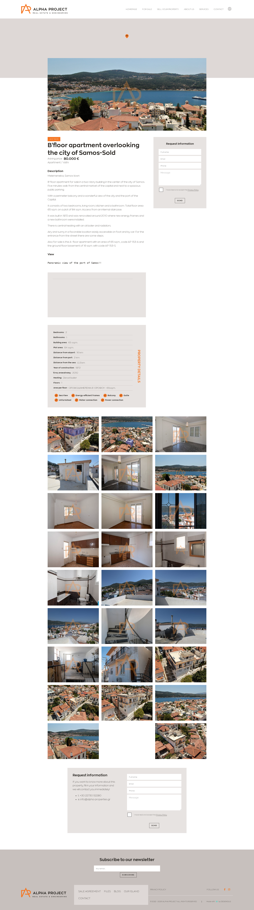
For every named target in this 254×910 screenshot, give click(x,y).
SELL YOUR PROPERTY (168, 9)
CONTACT (219, 9)
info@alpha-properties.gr (95, 799)
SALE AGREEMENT (89, 891)
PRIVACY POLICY (158, 889)
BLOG (117, 891)
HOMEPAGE (131, 9)
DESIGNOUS (226, 901)
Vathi (66, 162)
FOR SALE (147, 9)
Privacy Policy (193, 190)
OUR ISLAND (131, 891)
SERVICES (203, 9)
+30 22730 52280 (90, 795)
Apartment (54, 162)
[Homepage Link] (44, 12)
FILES (107, 891)
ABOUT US (189, 9)
